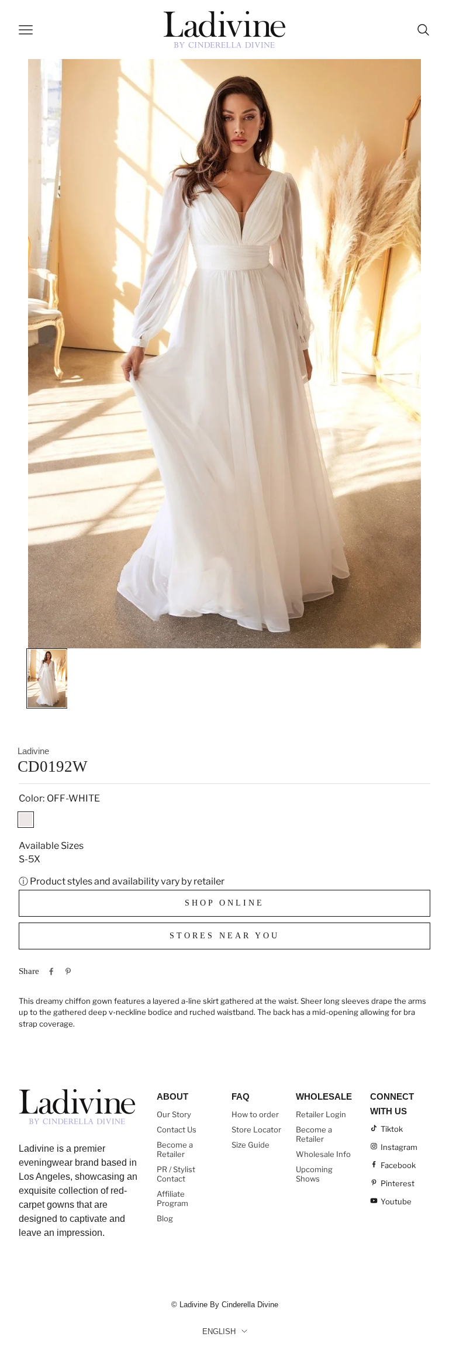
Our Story (174, 1114)
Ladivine (33, 751)
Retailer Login (321, 1114)
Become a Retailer (175, 1149)
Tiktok (392, 1129)
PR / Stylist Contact (176, 1174)
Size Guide (251, 1144)
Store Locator (256, 1129)
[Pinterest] (68, 971)
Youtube (396, 1201)
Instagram (399, 1147)
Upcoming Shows (314, 1174)
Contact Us (176, 1129)
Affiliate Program (172, 1198)
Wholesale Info (323, 1154)
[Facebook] (51, 971)
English (219, 1331)
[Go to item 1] (46, 678)
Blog (165, 1218)
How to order (255, 1114)
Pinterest (398, 1183)
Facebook (398, 1165)
